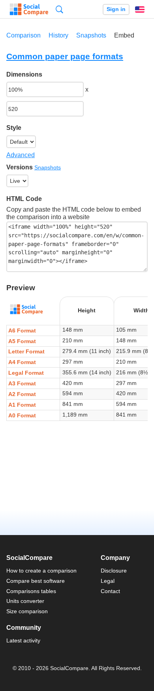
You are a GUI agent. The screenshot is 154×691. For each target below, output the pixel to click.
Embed (124, 35)
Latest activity (23, 640)
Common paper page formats (64, 56)
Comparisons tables (31, 591)
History (58, 35)
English (140, 9)
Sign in (116, 9)
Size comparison (27, 611)
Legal (108, 581)
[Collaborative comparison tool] (29, 9)
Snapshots (91, 35)
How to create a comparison (41, 570)
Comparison (23, 35)
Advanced (20, 155)
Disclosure (114, 570)
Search (59, 9)
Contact (110, 591)
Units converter (25, 601)
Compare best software (35, 581)
